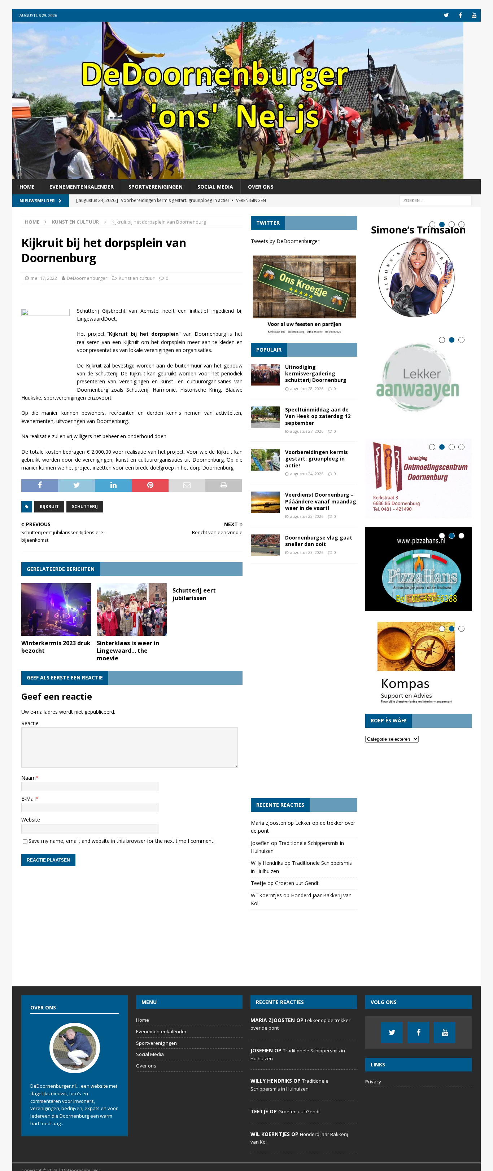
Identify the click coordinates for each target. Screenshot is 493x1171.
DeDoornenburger (87, 278)
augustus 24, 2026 (306, 473)
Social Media (215, 186)
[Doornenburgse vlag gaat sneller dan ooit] (265, 545)
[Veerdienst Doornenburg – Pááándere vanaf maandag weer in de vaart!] (265, 502)
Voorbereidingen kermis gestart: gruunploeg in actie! (316, 458)
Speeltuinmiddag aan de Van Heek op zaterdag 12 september (317, 416)
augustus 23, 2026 (306, 516)
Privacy (373, 1081)
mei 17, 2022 (44, 278)
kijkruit (49, 506)
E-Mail (28, 798)
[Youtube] (474, 15)
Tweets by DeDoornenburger (285, 241)
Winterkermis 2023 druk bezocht (56, 647)
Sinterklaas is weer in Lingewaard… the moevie (128, 650)
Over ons (261, 186)
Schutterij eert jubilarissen (194, 594)
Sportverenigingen (155, 186)
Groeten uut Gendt (297, 883)
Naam (28, 777)
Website (30, 819)
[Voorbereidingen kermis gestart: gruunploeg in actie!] (265, 460)
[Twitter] (446, 15)
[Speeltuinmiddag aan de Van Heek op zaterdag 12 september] (265, 417)
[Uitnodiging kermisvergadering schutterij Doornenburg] (265, 375)
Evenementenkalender (81, 186)
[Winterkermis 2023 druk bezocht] (56, 609)
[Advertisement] (304, 681)
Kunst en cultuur (136, 278)
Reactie (30, 723)
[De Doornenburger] (237, 175)
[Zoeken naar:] (436, 200)
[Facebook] (460, 15)
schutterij (85, 506)
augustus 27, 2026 (306, 431)
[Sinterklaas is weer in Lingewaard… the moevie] (132, 609)
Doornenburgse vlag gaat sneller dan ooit (318, 540)
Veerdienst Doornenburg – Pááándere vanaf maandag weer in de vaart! (320, 501)
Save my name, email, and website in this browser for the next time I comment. (121, 840)
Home (27, 186)
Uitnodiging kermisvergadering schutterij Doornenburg (315, 373)
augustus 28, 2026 (306, 388)
